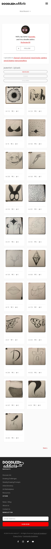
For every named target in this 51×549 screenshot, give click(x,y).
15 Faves (25, 76)
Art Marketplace (8, 489)
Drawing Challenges (10, 478)
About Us (6, 505)
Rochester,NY (25, 42)
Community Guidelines (30, 536)
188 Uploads (25, 72)
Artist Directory (8, 486)
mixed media (35, 58)
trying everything (21, 61)
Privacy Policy (17, 536)
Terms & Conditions (39, 533)
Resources (6, 493)
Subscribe (26, 524)
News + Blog (7, 502)
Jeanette (32, 37)
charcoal (17, 58)
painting (44, 58)
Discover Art (7, 475)
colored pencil (25, 58)
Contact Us (6, 509)
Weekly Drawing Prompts (11, 482)
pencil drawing (9, 61)
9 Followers (25, 80)
